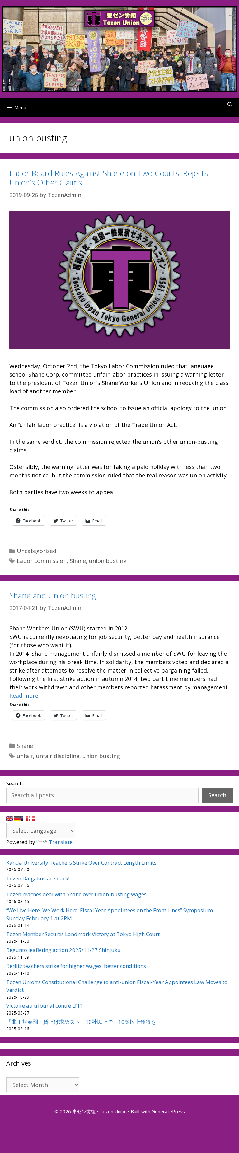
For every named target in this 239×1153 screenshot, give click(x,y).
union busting (108, 561)
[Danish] (32, 818)
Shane (78, 561)
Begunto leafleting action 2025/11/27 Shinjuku (63, 950)
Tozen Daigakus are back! (37, 878)
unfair (25, 756)
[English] (9, 818)
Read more (23, 695)
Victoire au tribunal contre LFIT (44, 1005)
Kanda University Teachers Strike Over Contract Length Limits (81, 862)
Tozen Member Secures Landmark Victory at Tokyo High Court (83, 934)
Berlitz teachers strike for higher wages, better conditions (76, 965)
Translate (61, 842)
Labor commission (42, 561)
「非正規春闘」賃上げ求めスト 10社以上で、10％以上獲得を (81, 1021)
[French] (24, 818)
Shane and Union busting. (53, 595)
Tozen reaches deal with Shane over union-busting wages (76, 894)
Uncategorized (36, 551)
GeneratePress (168, 1111)
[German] (17, 818)
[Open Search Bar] (230, 104)
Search (14, 783)
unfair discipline (57, 756)
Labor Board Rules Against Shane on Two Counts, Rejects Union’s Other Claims (108, 178)
